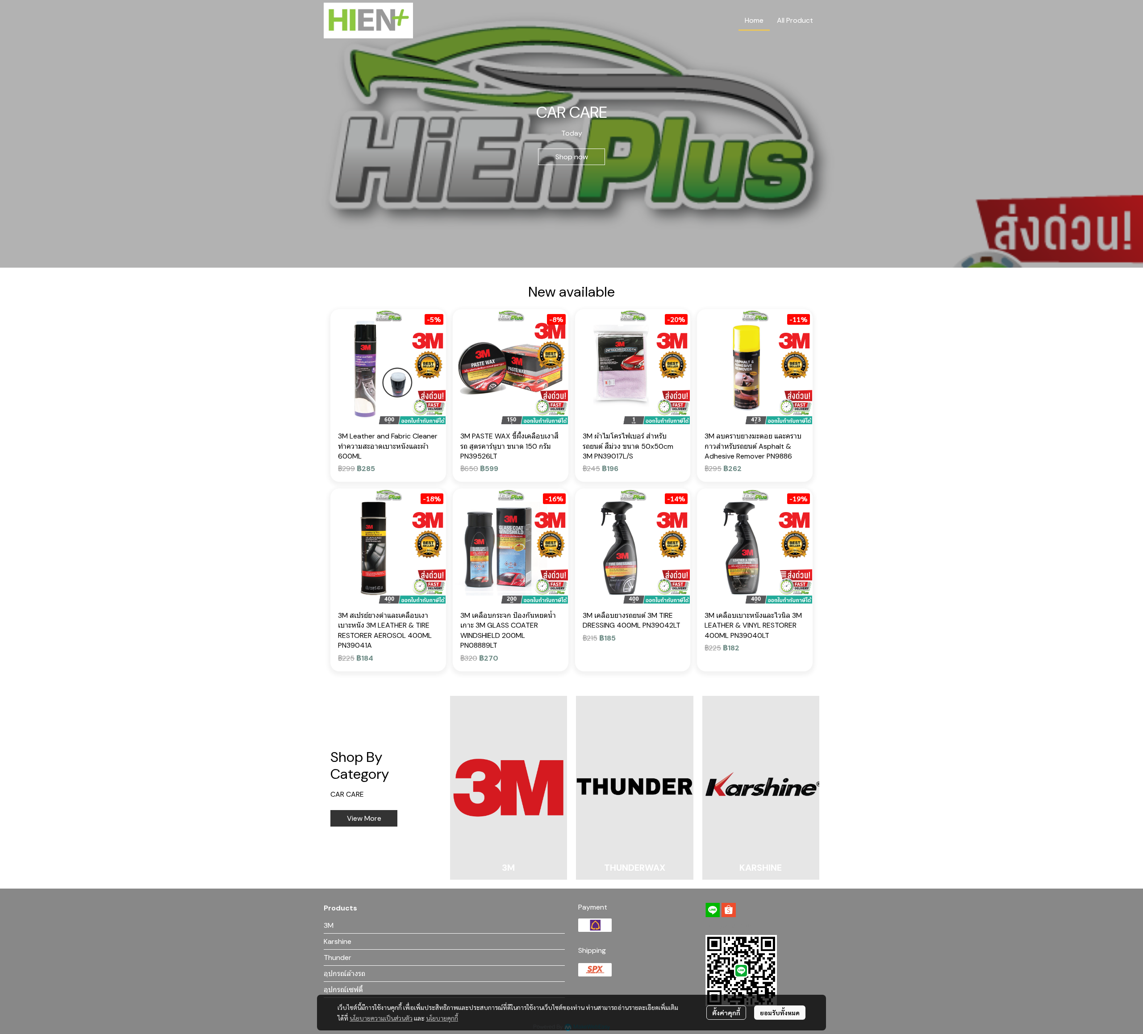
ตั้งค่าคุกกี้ (726, 1013)
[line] (712, 910)
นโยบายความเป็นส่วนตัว (381, 1018)
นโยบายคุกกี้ (442, 1018)
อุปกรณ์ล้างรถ (344, 973)
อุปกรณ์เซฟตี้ (343, 989)
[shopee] (729, 910)
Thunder (337, 957)
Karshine (337, 941)
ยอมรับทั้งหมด (780, 1013)
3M (329, 925)
